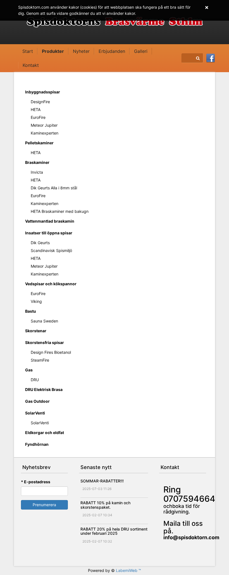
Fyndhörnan (37, 444)
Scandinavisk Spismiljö (51, 250)
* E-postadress (35, 481)
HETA (35, 109)
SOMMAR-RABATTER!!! (102, 481)
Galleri (140, 51)
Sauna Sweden (44, 321)
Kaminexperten (44, 133)
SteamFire (40, 360)
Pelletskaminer (39, 142)
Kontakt (31, 65)
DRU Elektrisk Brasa (44, 389)
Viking (36, 301)
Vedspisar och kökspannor (51, 283)
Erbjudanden (112, 51)
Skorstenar (35, 330)
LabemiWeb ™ (128, 570)
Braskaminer (37, 162)
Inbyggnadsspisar (42, 91)
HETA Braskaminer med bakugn (60, 211)
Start (27, 51)
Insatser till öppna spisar (48, 232)
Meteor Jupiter (44, 125)
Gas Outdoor (37, 401)
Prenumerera (44, 504)
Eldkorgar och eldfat (44, 432)
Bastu (30, 311)
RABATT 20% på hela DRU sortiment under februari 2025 (113, 531)
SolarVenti (35, 413)
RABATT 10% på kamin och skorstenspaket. (105, 504)
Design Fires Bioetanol (51, 352)
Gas (29, 369)
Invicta (37, 172)
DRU (35, 379)
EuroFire (38, 117)
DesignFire (40, 101)
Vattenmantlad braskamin (49, 221)
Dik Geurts (40, 242)
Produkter (53, 51)
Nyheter (81, 51)
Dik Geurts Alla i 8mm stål (54, 187)
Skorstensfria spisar (44, 342)
